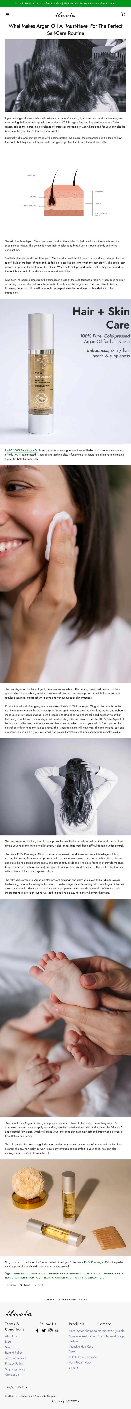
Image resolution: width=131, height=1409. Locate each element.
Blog (8, 1341)
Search (9, 1347)
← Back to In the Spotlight (65, 1299)
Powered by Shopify (44, 1396)
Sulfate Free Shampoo (83, 1357)
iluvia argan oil (57, 1277)
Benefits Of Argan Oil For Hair (75, 1273)
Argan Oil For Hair (30, 1273)
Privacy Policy (14, 1363)
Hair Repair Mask (80, 1362)
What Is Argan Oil (89, 1277)
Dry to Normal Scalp (110, 1336)
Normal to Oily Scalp (111, 1331)
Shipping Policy (15, 1369)
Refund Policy (14, 1352)
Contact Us (12, 1374)
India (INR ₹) (15, 1387)
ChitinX (73, 1368)
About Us (11, 1336)
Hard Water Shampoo (83, 1331)
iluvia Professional (24, 1396)
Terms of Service (15, 1358)
